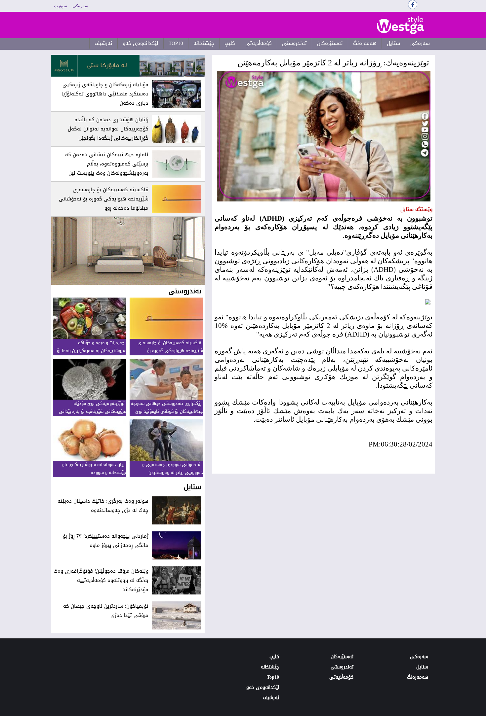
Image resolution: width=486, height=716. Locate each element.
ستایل (393, 43)
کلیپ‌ (229, 43)
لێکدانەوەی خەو (140, 43)
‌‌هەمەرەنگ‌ (365, 43)
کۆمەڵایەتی (258, 43)
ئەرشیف (103, 43)
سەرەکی (80, 5)
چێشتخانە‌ (203, 43)
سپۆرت (60, 5)
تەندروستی (294, 43)
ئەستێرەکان (330, 43)
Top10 (176, 43)
